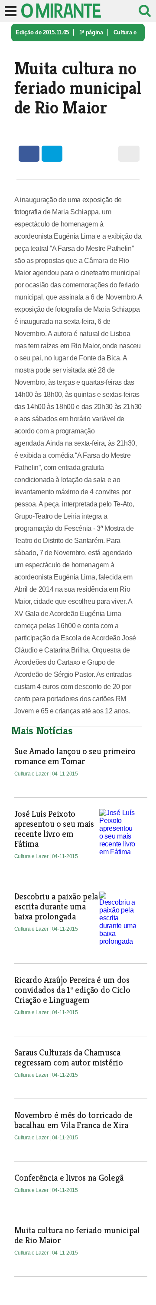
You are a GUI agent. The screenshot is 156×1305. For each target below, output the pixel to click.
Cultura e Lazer (32, 774)
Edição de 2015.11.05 (42, 32)
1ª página (91, 32)
